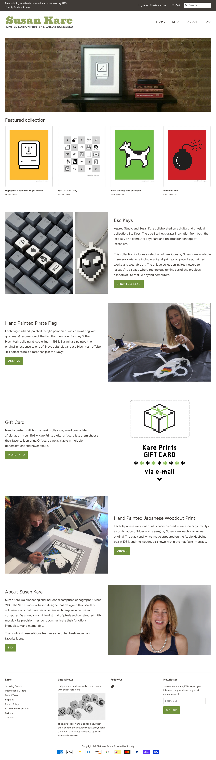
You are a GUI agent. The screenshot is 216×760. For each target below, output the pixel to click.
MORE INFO (16, 454)
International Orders (15, 690)
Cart (178, 5)
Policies (9, 713)
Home (160, 21)
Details (14, 360)
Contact (9, 717)
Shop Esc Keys (129, 284)
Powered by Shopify (124, 746)
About (192, 21)
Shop (176, 21)
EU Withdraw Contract (17, 708)
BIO (10, 647)
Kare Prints (107, 746)
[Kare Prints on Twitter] (112, 687)
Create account (158, 5)
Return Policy (12, 704)
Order (122, 550)
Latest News (65, 679)
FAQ (208, 21)
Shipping (9, 699)
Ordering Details (13, 686)
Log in (142, 5)
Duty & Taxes (11, 695)
